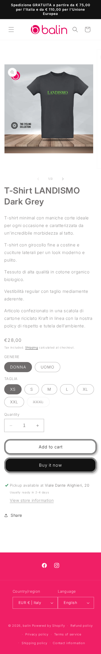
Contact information (69, 643)
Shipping (31, 347)
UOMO (47, 367)
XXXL (41, 403)
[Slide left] (38, 179)
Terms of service (67, 634)
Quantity (11, 414)
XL (85, 389)
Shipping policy (34, 643)
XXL (14, 401)
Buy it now (50, 465)
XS (13, 389)
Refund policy (81, 626)
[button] (11, 29)
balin (27, 626)
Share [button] (16, 515)
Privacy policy (37, 634)
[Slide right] (63, 179)
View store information (32, 500)
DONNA (18, 367)
